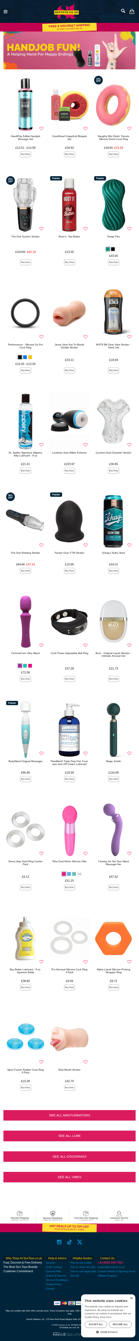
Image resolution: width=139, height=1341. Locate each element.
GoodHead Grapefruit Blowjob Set (69, 138)
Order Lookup (54, 1267)
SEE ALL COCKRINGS (69, 1156)
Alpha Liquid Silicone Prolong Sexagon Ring (113, 971)
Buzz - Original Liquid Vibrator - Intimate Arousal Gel (113, 654)
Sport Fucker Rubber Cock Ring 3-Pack (25, 1071)
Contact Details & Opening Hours (117, 1271)
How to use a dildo (81, 1262)
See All (74, 1275)
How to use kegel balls (83, 1271)
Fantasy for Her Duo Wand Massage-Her (113, 863)
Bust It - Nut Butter (69, 236)
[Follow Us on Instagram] (59, 1242)
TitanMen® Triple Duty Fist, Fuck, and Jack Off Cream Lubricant (69, 763)
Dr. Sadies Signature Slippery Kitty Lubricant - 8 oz (25, 454)
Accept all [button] (96, 1324)
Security (50, 1262)
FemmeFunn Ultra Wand (25, 653)
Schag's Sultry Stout (113, 552)
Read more (106, 1317)
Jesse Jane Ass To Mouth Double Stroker (69, 346)
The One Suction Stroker (25, 236)
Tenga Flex (113, 236)
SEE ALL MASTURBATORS (69, 1115)
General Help (53, 1271)
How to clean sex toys (82, 1267)
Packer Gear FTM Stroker (69, 552)
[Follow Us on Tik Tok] (69, 1242)
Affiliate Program (107, 1275)
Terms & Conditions (57, 1280)
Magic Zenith (113, 761)
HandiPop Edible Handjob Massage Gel (25, 138)
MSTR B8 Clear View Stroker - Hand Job (113, 346)
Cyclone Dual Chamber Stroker (113, 452)
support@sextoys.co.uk (111, 1267)
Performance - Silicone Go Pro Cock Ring (25, 346)
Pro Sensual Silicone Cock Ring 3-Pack (69, 971)
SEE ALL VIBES (69, 1177)
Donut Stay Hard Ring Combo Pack (26, 863)
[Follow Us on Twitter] (79, 1242)
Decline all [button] (120, 1324)
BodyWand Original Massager (26, 761)
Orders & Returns (56, 1275)
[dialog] (108, 1315)
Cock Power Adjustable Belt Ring (69, 653)
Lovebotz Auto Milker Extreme (69, 452)
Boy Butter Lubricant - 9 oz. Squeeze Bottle (25, 971)
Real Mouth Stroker (69, 1069)
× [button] (131, 1298)
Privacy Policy (54, 1284)
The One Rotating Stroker (25, 552)
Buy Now (25, 154)
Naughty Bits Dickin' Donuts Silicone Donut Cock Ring (113, 138)
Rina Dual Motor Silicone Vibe (69, 861)
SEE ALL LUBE (69, 1136)
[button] (5, 11)
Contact (50, 1288)
